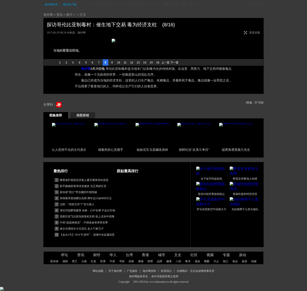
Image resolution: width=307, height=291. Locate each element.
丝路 (131, 261)
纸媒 (254, 261)
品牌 (159, 261)
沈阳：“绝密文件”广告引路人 (77, 204)
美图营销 (82, 115)
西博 (150, 261)
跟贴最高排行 (127, 171)
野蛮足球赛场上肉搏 (245, 178)
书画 (122, 261)
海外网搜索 (257, 4)
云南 (84, 261)
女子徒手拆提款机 (211, 178)
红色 (93, 261)
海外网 (48, 14)
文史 (177, 255)
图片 (69, 14)
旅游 (244, 261)
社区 (157, 4)
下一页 (174, 62)
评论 (93, 4)
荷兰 (192, 4)
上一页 (165, 62)
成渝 (197, 261)
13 (138, 62)
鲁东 (188, 261)
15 (151, 62)
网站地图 (98, 271)
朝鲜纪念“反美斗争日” (194, 149)
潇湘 (140, 261)
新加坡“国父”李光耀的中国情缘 (78, 192)
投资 (103, 261)
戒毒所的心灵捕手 (110, 149)
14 (144, 62)
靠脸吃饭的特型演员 (245, 194)
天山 (216, 261)
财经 (109, 4)
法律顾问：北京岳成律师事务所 (195, 271)
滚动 (200, 4)
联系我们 (166, 271)
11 (125, 62)
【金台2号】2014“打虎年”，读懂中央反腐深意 (87, 234)
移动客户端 (69, 4)
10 (118, 62)
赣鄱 (206, 261)
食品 (235, 261)
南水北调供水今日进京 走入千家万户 (82, 228)
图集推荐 (55, 115)
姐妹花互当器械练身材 (152, 149)
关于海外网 (115, 271)
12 (131, 62)
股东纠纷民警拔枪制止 (211, 194)
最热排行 (60, 171)
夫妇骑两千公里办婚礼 (244, 209)
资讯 (101, 4)
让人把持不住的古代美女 (69, 149)
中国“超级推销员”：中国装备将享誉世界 (84, 222)
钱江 (225, 261)
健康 (169, 261)
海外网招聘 (149, 271)
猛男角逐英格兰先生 (236, 149)
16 (157, 62)
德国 (184, 4)
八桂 (178, 261)
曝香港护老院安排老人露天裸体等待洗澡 (84, 180)
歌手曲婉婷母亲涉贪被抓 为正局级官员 (83, 186)
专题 (226, 255)
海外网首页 (51, 4)
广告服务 (132, 271)
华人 (117, 4)
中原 (112, 261)
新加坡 (175, 4)
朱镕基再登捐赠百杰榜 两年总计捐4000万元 (86, 198)
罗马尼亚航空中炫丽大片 (211, 209)
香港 (133, 4)
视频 (165, 4)
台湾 (125, 4)
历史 (149, 4)
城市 (141, 4)
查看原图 (254, 32)
